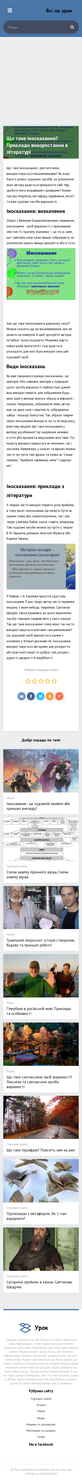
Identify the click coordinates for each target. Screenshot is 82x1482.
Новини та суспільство (41, 1424)
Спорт (41, 1437)
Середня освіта (47, 670)
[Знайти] (72, 27)
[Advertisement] (41, 85)
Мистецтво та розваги (41, 1431)
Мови (41, 1418)
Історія (41, 1405)
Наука (41, 1411)
